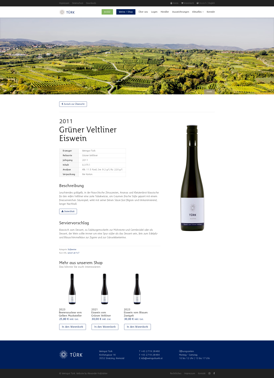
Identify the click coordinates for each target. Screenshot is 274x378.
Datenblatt (69, 211)
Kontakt (202, 373)
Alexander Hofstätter (97, 373)
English (211, 3)
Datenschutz (77, 3)
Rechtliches (175, 373)
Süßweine (72, 250)
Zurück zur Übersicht (74, 104)
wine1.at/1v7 (73, 253)
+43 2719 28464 (150, 355)
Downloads (91, 3)
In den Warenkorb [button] (72, 327)
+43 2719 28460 (150, 351)
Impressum (64, 3)
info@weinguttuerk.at (152, 358)
